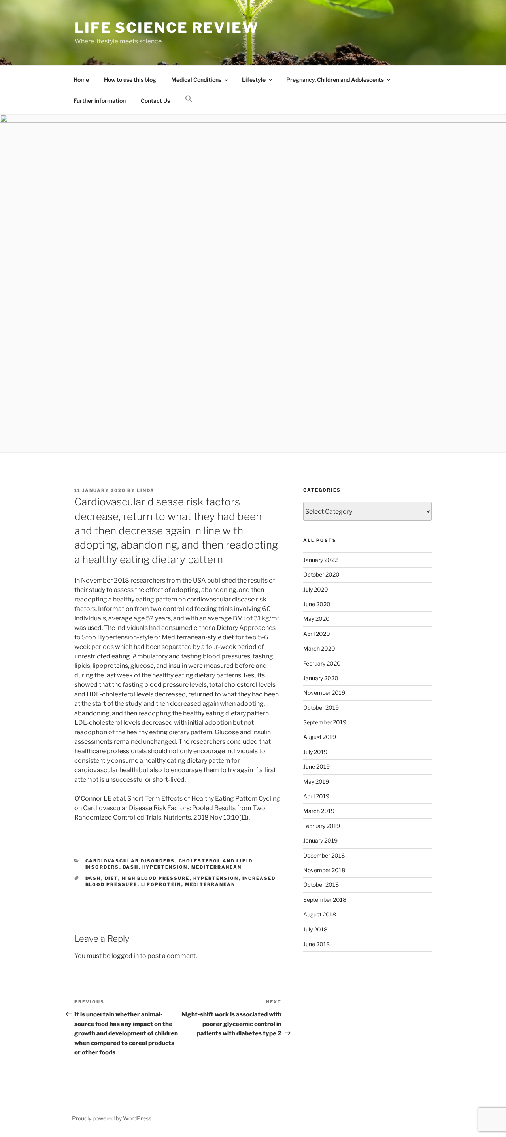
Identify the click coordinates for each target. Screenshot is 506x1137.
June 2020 (316, 604)
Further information (100, 100)
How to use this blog (130, 79)
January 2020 (320, 678)
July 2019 (315, 752)
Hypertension (165, 867)
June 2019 (316, 766)
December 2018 (324, 855)
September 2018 (324, 899)
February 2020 (322, 663)
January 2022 (320, 559)
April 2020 (316, 633)
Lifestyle (254, 79)
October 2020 (321, 574)
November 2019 (324, 692)
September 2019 (324, 722)
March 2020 (319, 648)
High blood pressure (156, 878)
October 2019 (321, 707)
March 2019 (318, 810)
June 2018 (316, 944)
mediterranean (210, 884)
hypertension (216, 878)
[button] (189, 99)
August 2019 (319, 736)
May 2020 (316, 618)
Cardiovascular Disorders (130, 861)
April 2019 (316, 796)
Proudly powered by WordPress (111, 1118)
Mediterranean (216, 867)
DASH (131, 867)
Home (81, 79)
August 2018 (319, 914)
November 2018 (324, 870)
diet (111, 878)
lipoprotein (161, 884)
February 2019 (321, 825)
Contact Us (155, 100)
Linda (146, 490)
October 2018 (321, 884)
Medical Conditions (196, 79)
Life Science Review (166, 27)
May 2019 (316, 781)
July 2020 (315, 589)
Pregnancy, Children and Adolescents (335, 79)
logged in (125, 956)
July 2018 (315, 929)
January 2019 (320, 840)
